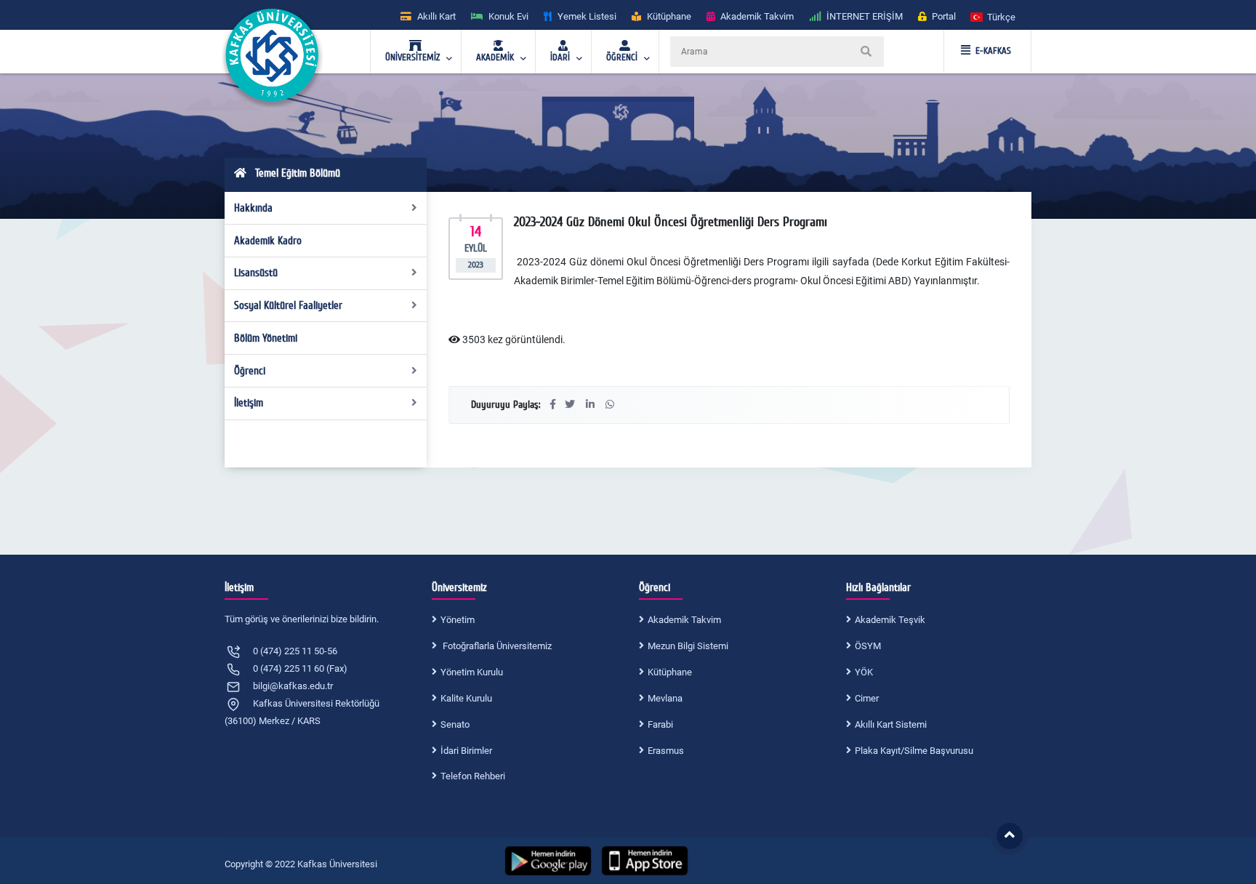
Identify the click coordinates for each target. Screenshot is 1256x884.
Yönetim (457, 619)
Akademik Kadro (268, 240)
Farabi (660, 724)
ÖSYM (868, 645)
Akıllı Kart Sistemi (891, 724)
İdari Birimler (466, 750)
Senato (455, 724)
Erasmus (666, 750)
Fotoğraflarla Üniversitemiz (496, 645)
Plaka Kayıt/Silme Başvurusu (914, 750)
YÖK (864, 672)
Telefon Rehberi (472, 776)
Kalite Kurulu (466, 698)
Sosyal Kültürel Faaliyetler (288, 305)
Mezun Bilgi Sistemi (688, 645)
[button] (993, 16)
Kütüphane (670, 672)
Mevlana (665, 698)
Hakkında (253, 207)
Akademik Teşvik (890, 619)
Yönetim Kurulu (471, 672)
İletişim (248, 402)
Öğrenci (249, 370)
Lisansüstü (256, 272)
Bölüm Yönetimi (265, 338)
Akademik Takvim (684, 619)
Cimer (867, 698)
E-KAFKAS (993, 51)
